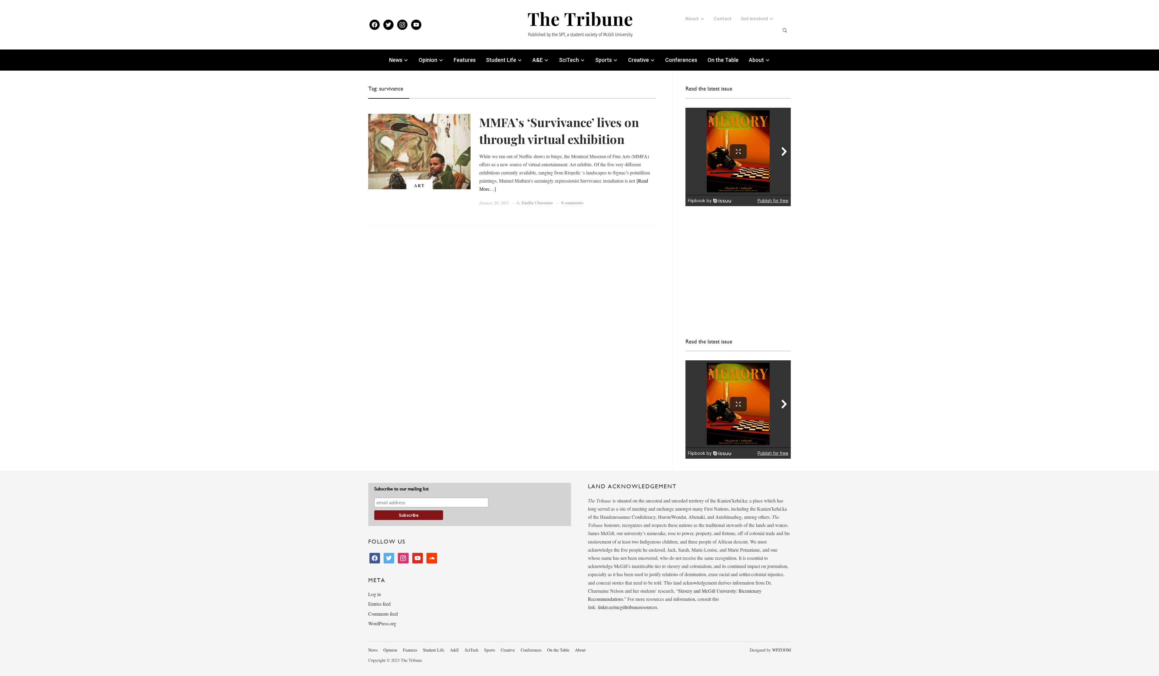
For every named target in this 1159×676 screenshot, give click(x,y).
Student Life (501, 60)
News (395, 60)
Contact (723, 18)
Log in (374, 594)
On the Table (723, 60)
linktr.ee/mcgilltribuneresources (627, 607)
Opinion (428, 60)
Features (465, 60)
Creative (638, 60)
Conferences (681, 60)
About (692, 18)
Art (419, 185)
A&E (537, 60)
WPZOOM (781, 650)
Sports (603, 60)
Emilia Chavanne (537, 202)
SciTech (569, 60)
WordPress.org (382, 623)
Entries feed (379, 604)
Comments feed (383, 614)
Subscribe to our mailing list (401, 489)
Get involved (754, 18)
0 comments (572, 202)
